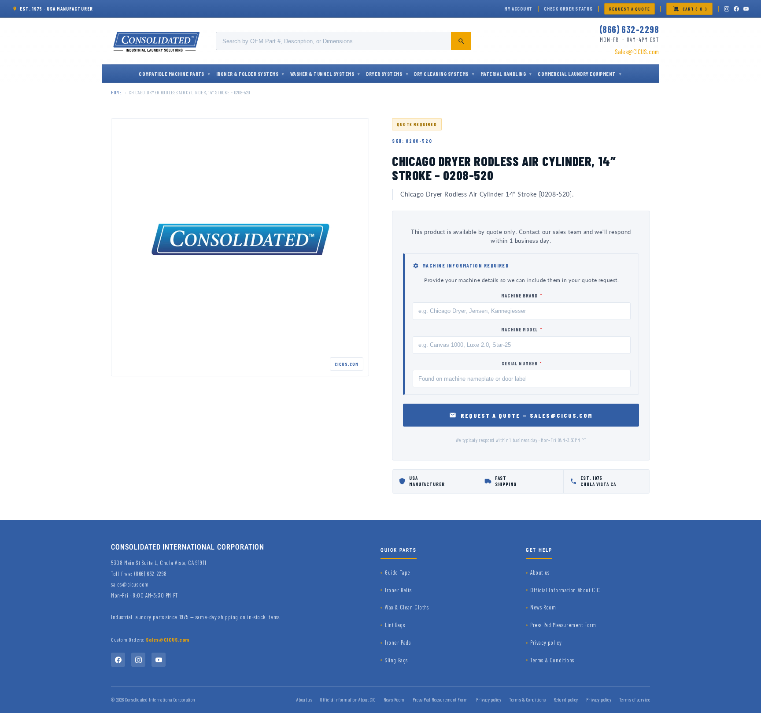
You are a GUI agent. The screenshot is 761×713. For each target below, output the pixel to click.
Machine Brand (521, 295)
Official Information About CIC (565, 590)
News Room (543, 607)
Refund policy (566, 699)
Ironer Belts (398, 590)
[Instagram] (726, 8)
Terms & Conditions (552, 660)
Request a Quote (629, 8)
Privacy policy (546, 642)
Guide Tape (397, 572)
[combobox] (343, 41)
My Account (518, 8)
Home (116, 92)
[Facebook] (736, 8)
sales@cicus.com (130, 584)
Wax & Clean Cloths (407, 607)
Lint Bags (395, 624)
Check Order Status (568, 8)
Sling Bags (396, 660)
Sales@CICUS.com (637, 52)
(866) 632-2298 (629, 29)
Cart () (695, 8)
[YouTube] (746, 8)
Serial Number (522, 363)
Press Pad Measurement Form (563, 624)
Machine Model (521, 329)
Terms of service (634, 699)
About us (540, 572)
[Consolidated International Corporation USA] (157, 41)
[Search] (461, 41)
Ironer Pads (398, 642)
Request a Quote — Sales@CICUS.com (527, 415)
